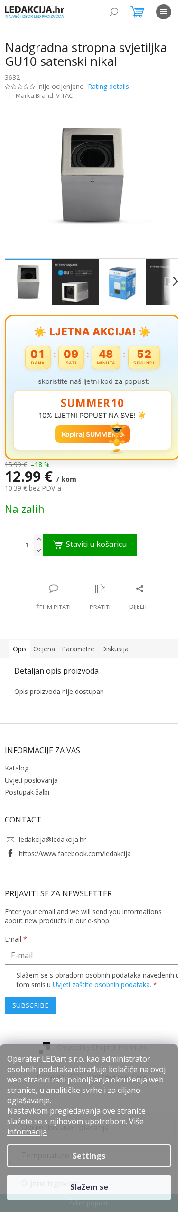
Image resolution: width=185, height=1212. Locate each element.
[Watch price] (97, 592)
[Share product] (136, 592)
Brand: (54, 95)
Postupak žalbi (27, 786)
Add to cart (90, 539)
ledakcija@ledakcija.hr (52, 834)
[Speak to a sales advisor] (50, 592)
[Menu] (163, 11)
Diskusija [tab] (115, 643)
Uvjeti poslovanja (31, 774)
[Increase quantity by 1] (38, 534)
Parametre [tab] (78, 643)
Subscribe (30, 1009)
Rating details (108, 86)
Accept (89, 1187)
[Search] (113, 11)
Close (66, 573)
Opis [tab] (20, 643)
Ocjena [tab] (44, 643)
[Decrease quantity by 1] (38, 545)
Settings (89, 1156)
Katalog (16, 762)
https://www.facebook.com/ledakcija (75, 847)
